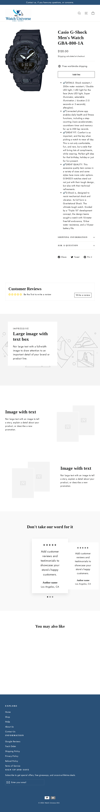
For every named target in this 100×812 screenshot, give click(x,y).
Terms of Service (12, 765)
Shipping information (73, 237)
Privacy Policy (11, 756)
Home (8, 711)
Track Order (10, 746)
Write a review (83, 295)
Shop (7, 716)
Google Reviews (12, 741)
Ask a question (68, 245)
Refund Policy (11, 761)
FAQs (7, 721)
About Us (9, 726)
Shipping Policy (12, 751)
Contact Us (10, 731)
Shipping (61, 56)
